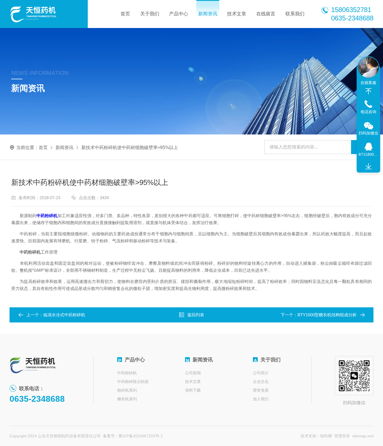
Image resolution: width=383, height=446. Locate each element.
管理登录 (342, 436)
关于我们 (149, 14)
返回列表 (195, 314)
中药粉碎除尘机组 (133, 381)
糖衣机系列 (127, 399)
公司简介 (261, 373)
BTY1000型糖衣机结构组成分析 (327, 314)
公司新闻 (193, 373)
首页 (125, 14)
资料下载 (193, 390)
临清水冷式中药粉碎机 (64, 314)
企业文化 (261, 381)
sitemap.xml (362, 436)
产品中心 (178, 14)
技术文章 (236, 14)
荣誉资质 (261, 390)
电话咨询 (368, 112)
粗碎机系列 (127, 390)
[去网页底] (368, 166)
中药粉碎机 (127, 373)
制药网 (326, 436)
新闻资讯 (207, 14)
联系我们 (294, 14)
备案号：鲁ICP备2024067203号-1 (133, 436)
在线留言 (265, 14)
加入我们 (261, 399)
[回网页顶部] (368, 91)
